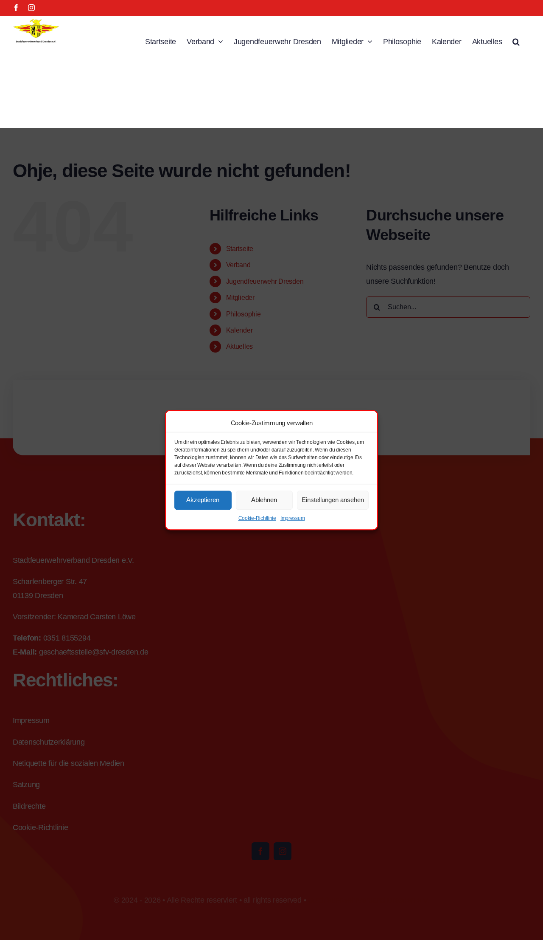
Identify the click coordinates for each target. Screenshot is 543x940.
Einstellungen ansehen (333, 499)
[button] (516, 41)
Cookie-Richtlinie (257, 518)
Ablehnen (264, 499)
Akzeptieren (202, 499)
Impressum (292, 518)
